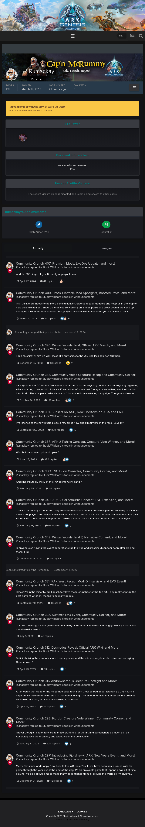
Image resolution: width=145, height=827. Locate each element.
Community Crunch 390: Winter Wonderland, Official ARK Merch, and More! (71, 345)
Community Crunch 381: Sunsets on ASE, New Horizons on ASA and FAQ (69, 412)
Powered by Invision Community (72, 819)
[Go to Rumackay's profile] (10, 266)
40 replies (54, 488)
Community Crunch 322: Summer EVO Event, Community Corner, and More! (71, 615)
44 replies (55, 558)
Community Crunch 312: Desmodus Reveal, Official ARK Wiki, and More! (67, 647)
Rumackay (22, 267)
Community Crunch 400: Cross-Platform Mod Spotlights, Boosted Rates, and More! (76, 293)
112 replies (55, 780)
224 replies (53, 743)
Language (65, 811)
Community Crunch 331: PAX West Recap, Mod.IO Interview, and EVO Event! (71, 581)
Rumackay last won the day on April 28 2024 (37, 106)
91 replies (50, 318)
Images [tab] (107, 248)
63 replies (54, 525)
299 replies (58, 429)
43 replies (46, 635)
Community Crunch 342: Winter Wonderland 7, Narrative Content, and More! (71, 537)
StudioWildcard (51, 267)
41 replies (49, 281)
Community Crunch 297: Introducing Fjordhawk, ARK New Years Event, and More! (75, 755)
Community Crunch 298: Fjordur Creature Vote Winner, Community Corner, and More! (73, 720)
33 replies (49, 669)
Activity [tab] (38, 248)
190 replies (53, 400)
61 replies (55, 362)
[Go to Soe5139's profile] (23, 137)
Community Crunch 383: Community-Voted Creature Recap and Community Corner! (76, 375)
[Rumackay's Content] (134, 87)
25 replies (48, 706)
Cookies (82, 811)
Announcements (84, 267)
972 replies (51, 459)
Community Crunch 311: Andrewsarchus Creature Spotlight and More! (66, 681)
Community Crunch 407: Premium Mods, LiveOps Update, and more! (65, 263)
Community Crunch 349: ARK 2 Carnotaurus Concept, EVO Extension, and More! (74, 500)
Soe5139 (11, 569)
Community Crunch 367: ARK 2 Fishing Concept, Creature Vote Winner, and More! (75, 442)
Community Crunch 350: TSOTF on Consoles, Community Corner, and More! (71, 471)
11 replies (55, 602)
